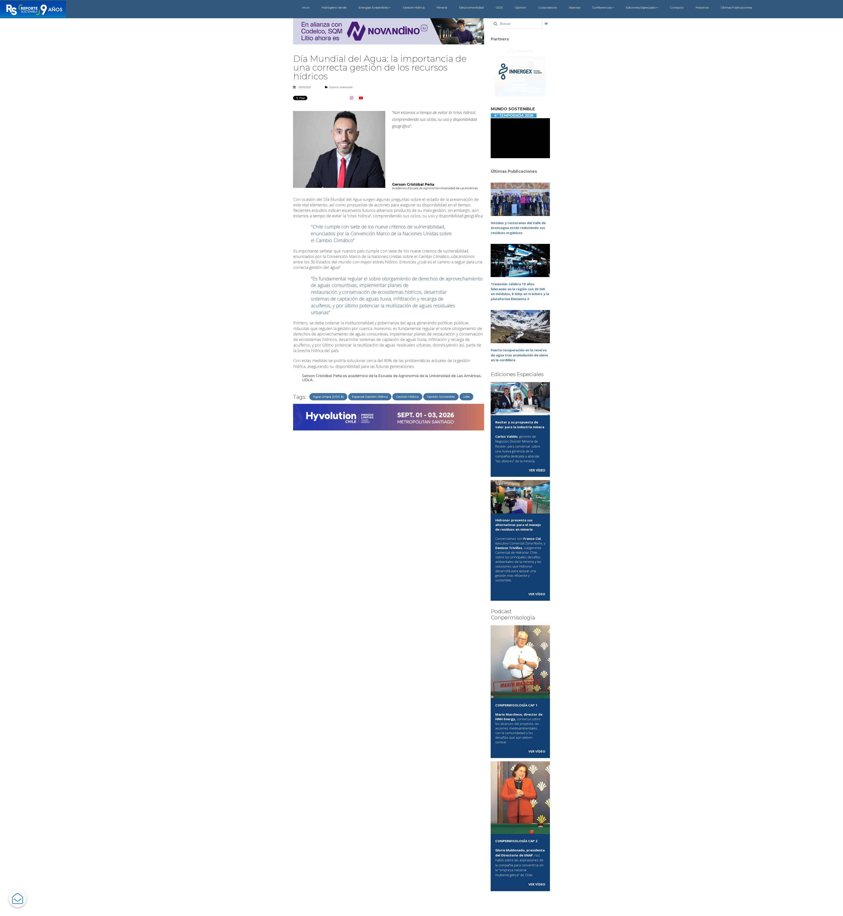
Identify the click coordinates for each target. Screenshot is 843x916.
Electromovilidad (471, 7)
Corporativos (547, 7)
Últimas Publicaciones (736, 7)
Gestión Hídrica (414, 7)
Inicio (306, 7)
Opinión (520, 7)
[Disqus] (388, 490)
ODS (499, 7)
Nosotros (702, 7)
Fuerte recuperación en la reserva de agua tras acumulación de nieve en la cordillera (519, 355)
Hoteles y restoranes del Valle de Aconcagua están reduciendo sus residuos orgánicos (518, 228)
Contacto (677, 7)
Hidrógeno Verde (334, 7)
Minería (442, 7)
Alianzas (574, 7)
